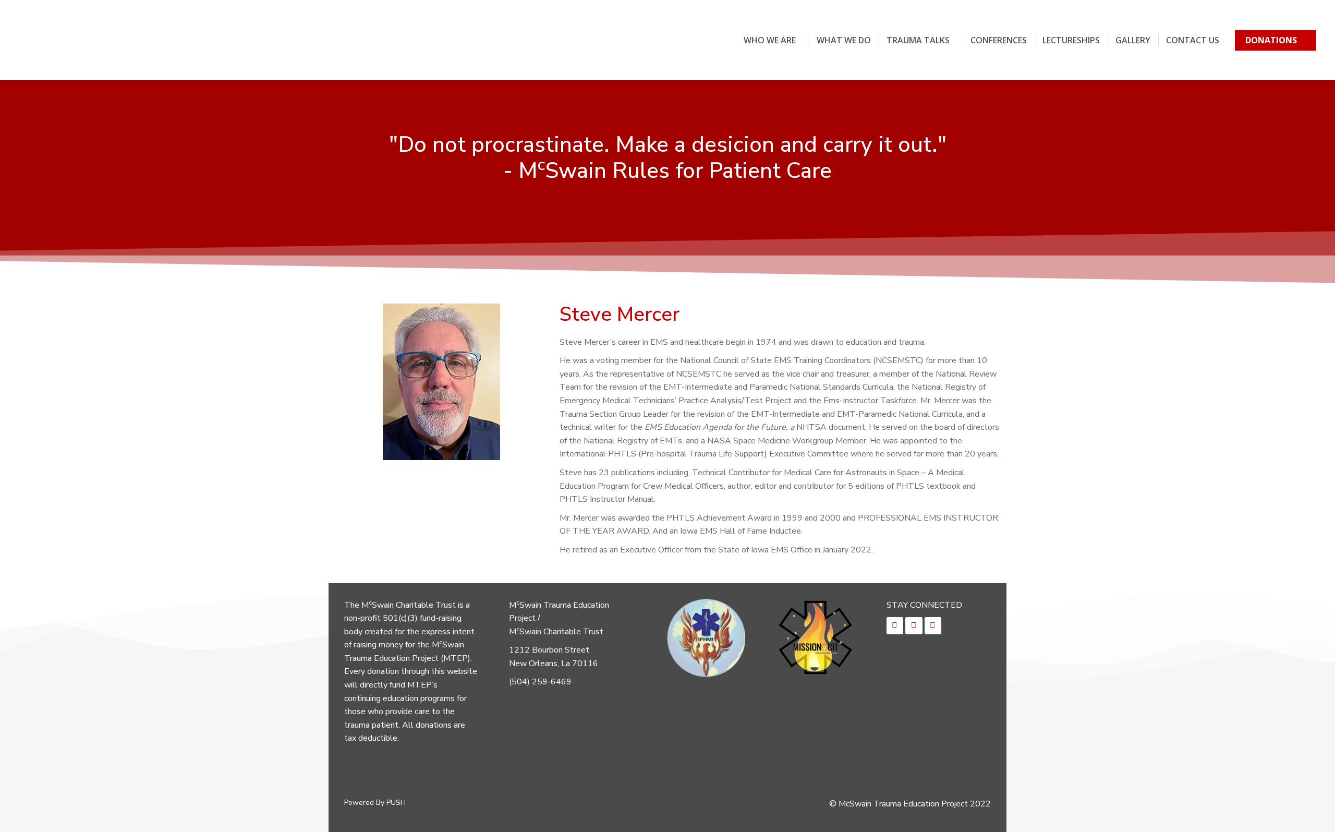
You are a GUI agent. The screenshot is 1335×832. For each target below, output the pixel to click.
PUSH (396, 802)
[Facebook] (895, 625)
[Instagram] (913, 625)
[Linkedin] (933, 625)
